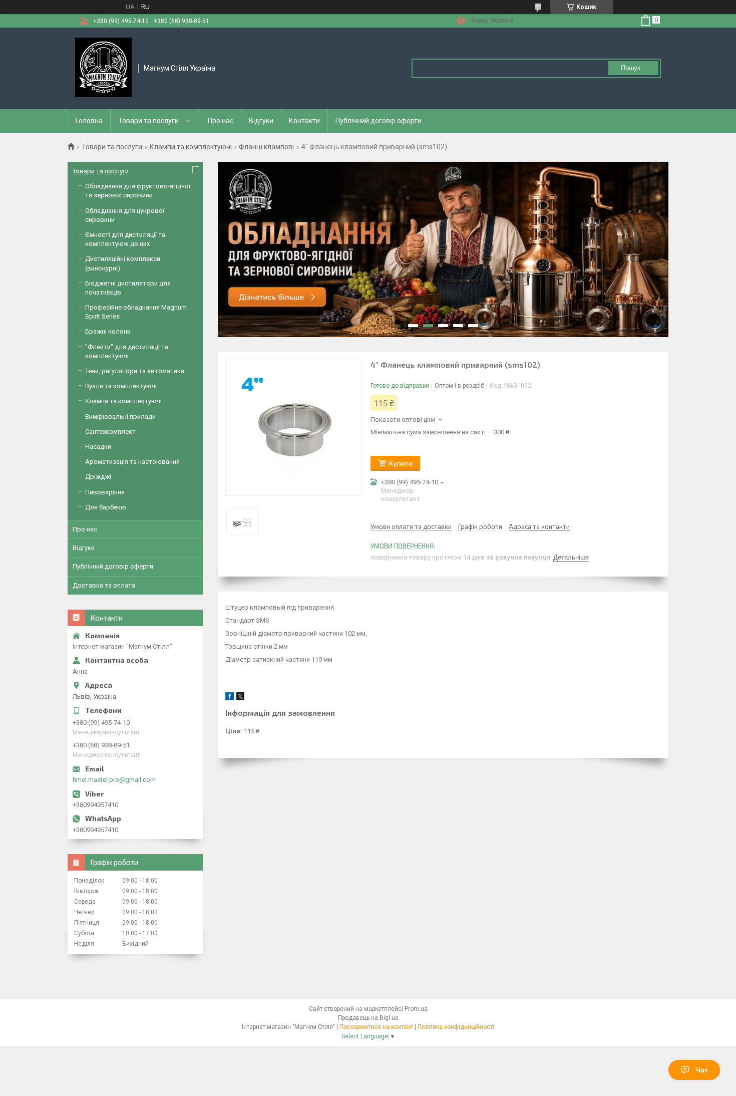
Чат (701, 1070)
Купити (401, 463)
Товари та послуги (148, 121)
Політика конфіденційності (456, 1026)
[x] (240, 698)
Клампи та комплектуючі (191, 147)
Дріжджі (98, 476)
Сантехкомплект (110, 431)
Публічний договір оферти (378, 121)
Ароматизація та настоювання (132, 461)
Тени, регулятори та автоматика (134, 371)
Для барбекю (105, 507)
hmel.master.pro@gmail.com (114, 779)
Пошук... (633, 68)
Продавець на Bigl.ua (368, 1017)
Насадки (98, 446)
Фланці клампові (266, 147)
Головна (89, 121)
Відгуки (261, 121)
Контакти (304, 121)
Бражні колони (108, 331)
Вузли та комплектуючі (121, 386)
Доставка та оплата (104, 585)
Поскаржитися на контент (376, 1026)
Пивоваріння (105, 492)
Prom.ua (416, 1008)
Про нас (220, 121)
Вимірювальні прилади (120, 416)
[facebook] (229, 698)
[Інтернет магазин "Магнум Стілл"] (103, 68)
